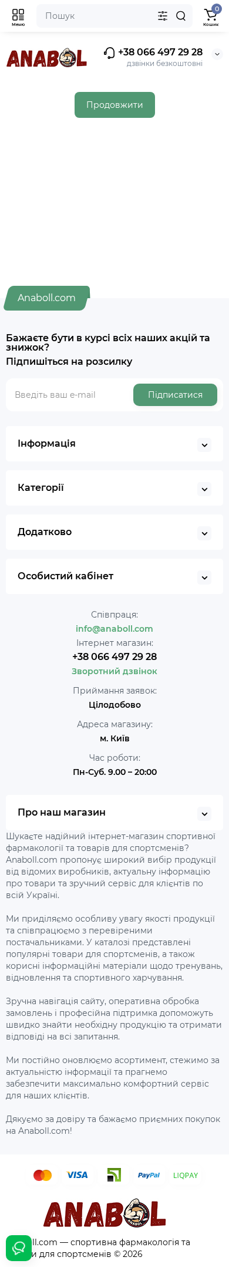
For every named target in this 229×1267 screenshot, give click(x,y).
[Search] (180, 15)
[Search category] (162, 15)
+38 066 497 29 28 (159, 52)
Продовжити (114, 105)
